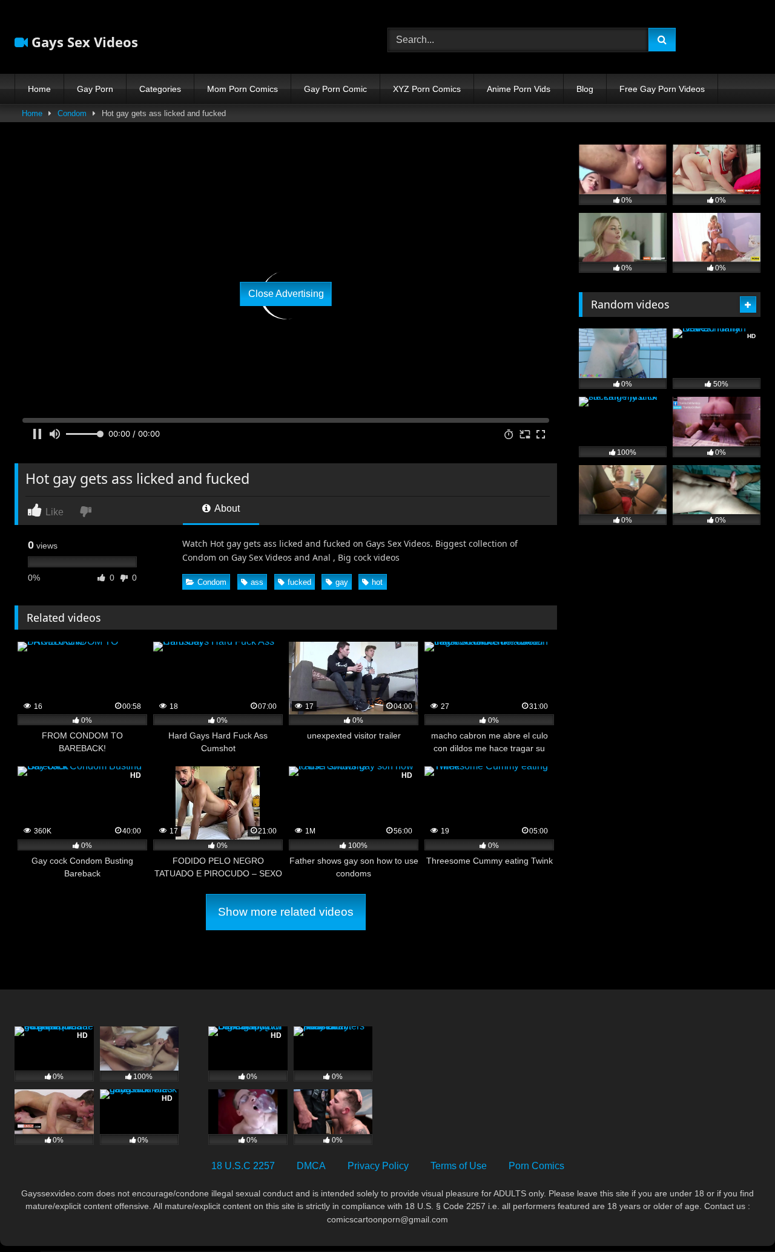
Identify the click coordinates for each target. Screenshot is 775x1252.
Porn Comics (536, 1166)
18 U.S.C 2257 (243, 1166)
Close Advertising (286, 294)
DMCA (311, 1166)
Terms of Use (458, 1166)
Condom (72, 113)
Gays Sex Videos (83, 42)
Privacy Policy (378, 1166)
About (226, 508)
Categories (160, 89)
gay (341, 582)
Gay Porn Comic (335, 89)
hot (377, 582)
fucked (299, 582)
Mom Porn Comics (242, 89)
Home (39, 89)
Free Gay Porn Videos (662, 89)
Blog (584, 89)
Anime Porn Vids (518, 89)
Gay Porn (95, 89)
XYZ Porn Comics (427, 89)
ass (257, 582)
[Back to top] (737, 1216)
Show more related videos (286, 911)
